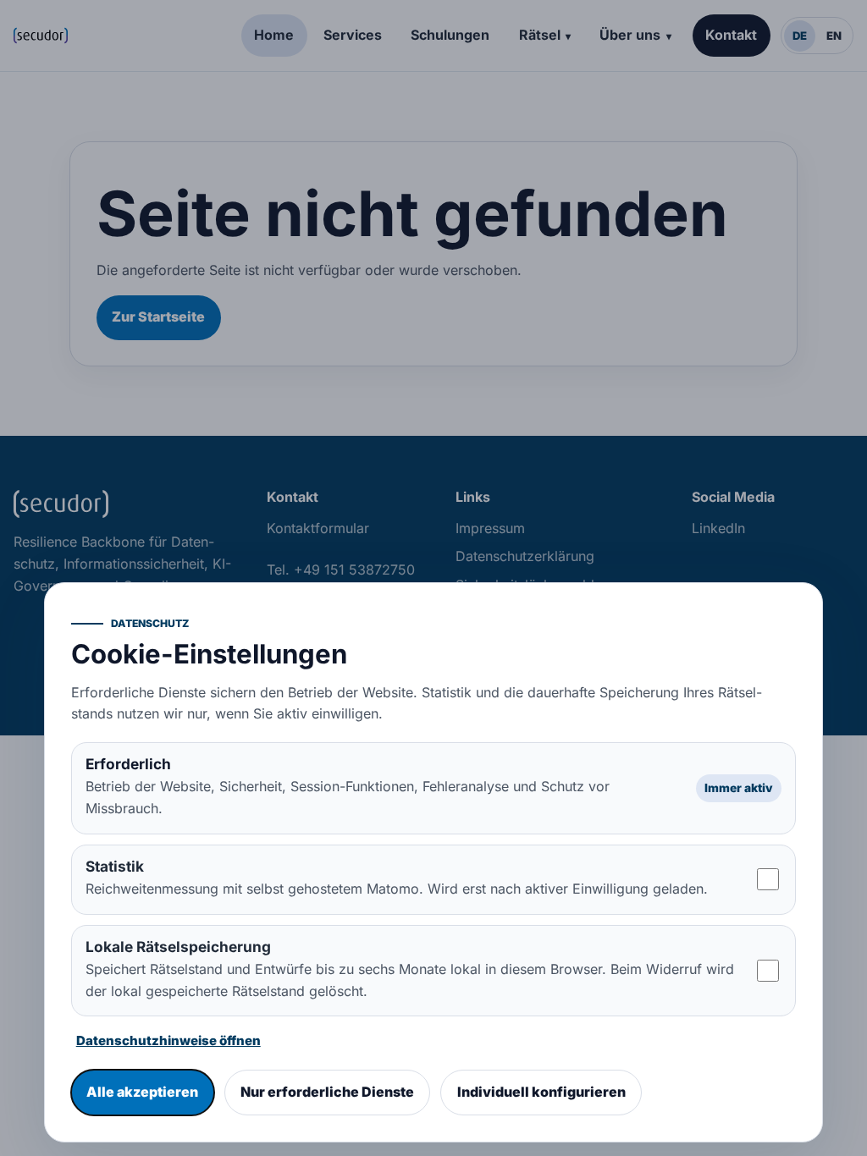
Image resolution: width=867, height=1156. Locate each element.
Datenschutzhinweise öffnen (168, 1040)
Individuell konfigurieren (541, 1091)
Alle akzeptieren (142, 1091)
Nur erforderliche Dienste (327, 1091)
